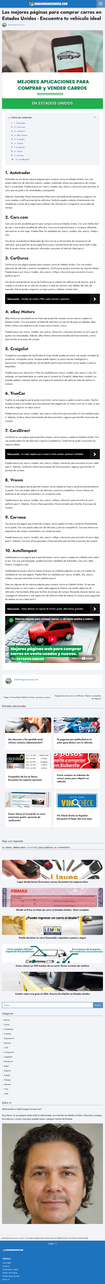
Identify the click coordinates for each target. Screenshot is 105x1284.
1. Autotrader (19, 123)
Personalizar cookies (10, 1269)
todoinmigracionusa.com (16, 25)
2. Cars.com (19, 127)
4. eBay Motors (20, 135)
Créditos (7, 1033)
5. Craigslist (19, 139)
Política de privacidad (11, 1276)
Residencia (8, 1061)
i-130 (6, 1047)
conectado (32, 847)
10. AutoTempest (22, 159)
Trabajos (7, 1079)
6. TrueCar (18, 143)
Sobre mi (6, 1279)
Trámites (7, 1084)
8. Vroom (18, 151)
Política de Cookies (10, 1272)
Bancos (7, 1020)
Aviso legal (7, 1262)
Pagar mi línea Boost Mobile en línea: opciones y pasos (27, 697)
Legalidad (8, 1056)
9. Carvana (19, 155)
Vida (6, 1089)
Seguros (7, 1070)
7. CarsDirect (19, 147)
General (7, 1043)
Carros (6, 1024)
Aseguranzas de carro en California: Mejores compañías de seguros (78, 697)
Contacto (6, 1266)
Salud (6, 1066)
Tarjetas (7, 1075)
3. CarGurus (19, 131)
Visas (6, 1093)
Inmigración (9, 1052)
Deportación (9, 1038)
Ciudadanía (8, 1029)
